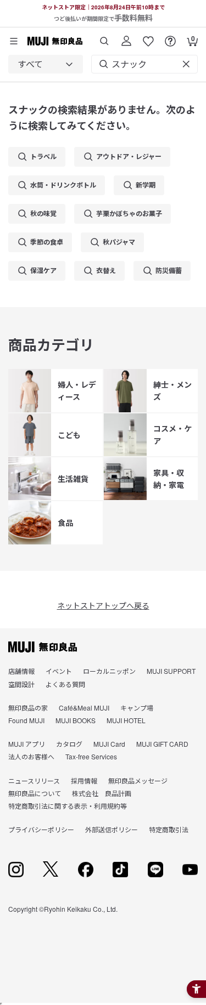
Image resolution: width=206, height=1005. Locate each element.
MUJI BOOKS (75, 720)
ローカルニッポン (109, 670)
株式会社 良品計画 (101, 793)
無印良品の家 (28, 707)
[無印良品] (42, 646)
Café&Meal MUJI (84, 707)
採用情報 (84, 780)
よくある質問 (65, 684)
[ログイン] (126, 37)
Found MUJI (26, 720)
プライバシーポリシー (41, 829)
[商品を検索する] (104, 37)
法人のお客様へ (31, 756)
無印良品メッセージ (138, 780)
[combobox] (45, 64)
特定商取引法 (168, 829)
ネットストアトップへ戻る (103, 605)
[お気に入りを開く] (148, 37)
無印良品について (34, 793)
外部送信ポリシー (111, 829)
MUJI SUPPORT (171, 670)
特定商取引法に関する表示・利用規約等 (67, 805)
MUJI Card (109, 743)
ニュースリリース (34, 780)
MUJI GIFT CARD (162, 743)
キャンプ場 (136, 707)
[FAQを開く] (170, 37)
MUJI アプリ (26, 743)
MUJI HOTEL (126, 720)
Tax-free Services (91, 756)
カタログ (69, 743)
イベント (59, 670)
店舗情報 (21, 670)
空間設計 (21, 684)
